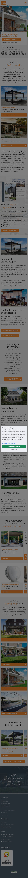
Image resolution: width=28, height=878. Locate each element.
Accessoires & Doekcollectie (9, 810)
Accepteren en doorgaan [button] (14, 446)
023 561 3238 (6, 839)
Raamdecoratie (6, 803)
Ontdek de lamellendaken (10, 330)
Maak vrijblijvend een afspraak (12, 379)
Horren (4, 808)
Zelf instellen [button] (14, 449)
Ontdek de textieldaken (9, 335)
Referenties (5, 815)
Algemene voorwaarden (8, 824)
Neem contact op (7, 841)
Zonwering (5, 801)
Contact (4, 822)
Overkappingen (6, 805)
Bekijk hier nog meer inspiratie (13, 761)
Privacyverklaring (6, 827)
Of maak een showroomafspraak (9, 42)
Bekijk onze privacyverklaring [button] (8, 443)
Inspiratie (4, 812)
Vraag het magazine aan (9, 230)
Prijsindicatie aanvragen (11, 39)
